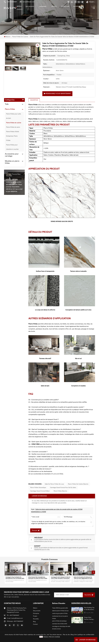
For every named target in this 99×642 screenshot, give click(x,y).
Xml (76, 634)
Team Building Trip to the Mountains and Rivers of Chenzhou (89, 609)
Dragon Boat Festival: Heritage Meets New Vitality (89, 618)
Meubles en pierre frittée (12, 162)
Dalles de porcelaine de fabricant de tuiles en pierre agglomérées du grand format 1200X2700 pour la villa (83, 578)
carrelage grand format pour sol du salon (63, 487)
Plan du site (66, 634)
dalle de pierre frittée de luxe (54, 484)
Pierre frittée (10, 109)
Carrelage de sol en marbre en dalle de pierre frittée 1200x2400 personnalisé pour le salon (60, 578)
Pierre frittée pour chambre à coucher (12, 147)
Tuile (7, 104)
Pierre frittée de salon (13, 127)
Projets (54, 6)
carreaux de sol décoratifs (59, 623)
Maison (19, 6)
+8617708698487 (12, 2)
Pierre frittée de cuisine (20, 37)
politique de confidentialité (86, 634)
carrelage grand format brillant (40, 491)
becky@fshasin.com (29, 2)
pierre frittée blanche (60, 491)
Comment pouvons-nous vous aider (13, 175)
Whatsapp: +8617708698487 (15, 621)
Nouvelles (76, 6)
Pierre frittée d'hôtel (12, 131)
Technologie (65, 6)
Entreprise (42, 6)
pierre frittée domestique (38, 487)
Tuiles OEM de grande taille (60, 608)
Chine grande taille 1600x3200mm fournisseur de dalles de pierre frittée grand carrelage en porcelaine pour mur (38, 578)
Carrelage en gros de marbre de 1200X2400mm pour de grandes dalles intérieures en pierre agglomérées (15, 578)
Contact (19, 9)
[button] (93, 572)
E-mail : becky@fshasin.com (15, 618)
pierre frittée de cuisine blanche (78, 484)
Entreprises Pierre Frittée (11, 138)
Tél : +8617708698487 (13, 615)
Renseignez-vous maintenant (58, 93)
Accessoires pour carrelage (12, 155)
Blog (34, 621)
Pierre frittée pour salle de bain (13, 116)
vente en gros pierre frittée (59, 613)
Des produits (30, 6)
